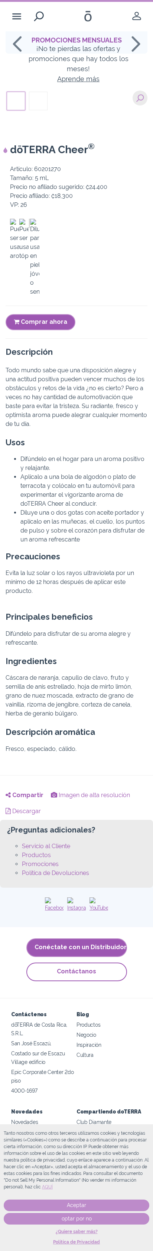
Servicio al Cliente (46, 846)
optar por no (77, 1219)
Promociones (40, 864)
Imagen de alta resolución (93, 795)
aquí (47, 1187)
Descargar (26, 811)
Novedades (24, 1122)
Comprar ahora (43, 321)
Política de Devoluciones (55, 872)
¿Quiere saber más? (77, 1231)
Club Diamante (93, 1122)
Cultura (85, 1055)
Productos (36, 855)
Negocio (86, 1035)
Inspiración (88, 1045)
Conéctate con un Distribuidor (81, 947)
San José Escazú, (31, 1043)
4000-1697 (24, 1090)
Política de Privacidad (76, 1242)
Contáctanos (76, 971)
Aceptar (76, 1205)
